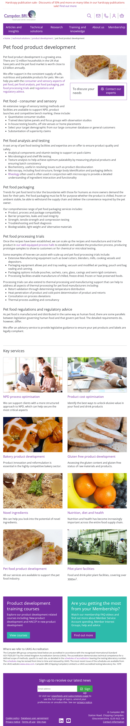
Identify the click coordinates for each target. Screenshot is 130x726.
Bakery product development (24, 456)
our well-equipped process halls (35, 245)
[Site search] (89, 16)
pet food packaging (47, 84)
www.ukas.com (27, 664)
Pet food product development (25, 569)
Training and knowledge (77, 29)
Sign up (86, 689)
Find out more (68, 6)
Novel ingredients (15, 513)
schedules (11, 661)
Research (57, 27)
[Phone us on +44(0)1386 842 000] (106, 16)
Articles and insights (14, 29)
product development (42, 38)
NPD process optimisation (21, 397)
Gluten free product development (91, 456)
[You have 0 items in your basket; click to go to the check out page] (121, 16)
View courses (18, 635)
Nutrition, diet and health (86, 513)
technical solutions (21, 38)
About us (98, 27)
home (7, 38)
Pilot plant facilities (81, 569)
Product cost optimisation (86, 397)
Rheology (13, 174)
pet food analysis (25, 84)
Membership (116, 27)
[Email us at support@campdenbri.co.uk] (98, 16)
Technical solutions (36, 29)
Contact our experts (113, 91)
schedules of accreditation (77, 658)
